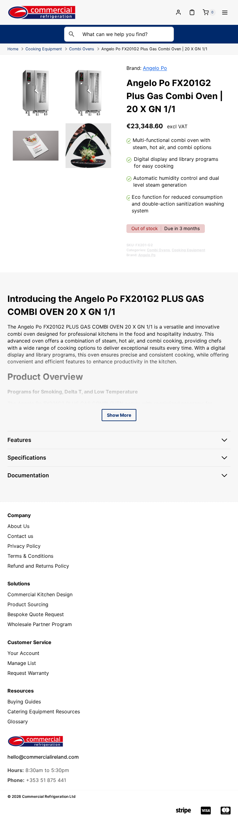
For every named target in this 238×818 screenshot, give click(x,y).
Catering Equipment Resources (43, 711)
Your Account (23, 653)
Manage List (21, 663)
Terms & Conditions (30, 556)
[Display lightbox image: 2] (88, 93)
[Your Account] (179, 12)
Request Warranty (28, 673)
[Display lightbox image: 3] (35, 145)
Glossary (17, 721)
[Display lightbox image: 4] (88, 145)
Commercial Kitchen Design (40, 594)
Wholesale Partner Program (39, 624)
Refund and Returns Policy (38, 566)
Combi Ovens (81, 49)
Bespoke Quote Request (35, 614)
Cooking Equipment (43, 49)
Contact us (20, 536)
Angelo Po (155, 68)
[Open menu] (225, 12)
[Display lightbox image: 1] (35, 93)
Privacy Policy (24, 546)
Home (12, 49)
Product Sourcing (27, 604)
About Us (18, 526)
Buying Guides (24, 701)
